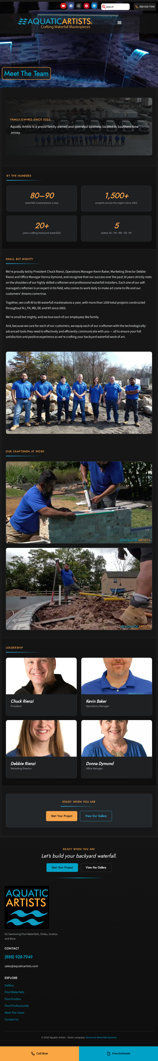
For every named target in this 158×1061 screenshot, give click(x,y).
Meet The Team (14, 1013)
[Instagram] (79, 6)
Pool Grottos (13, 999)
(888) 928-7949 (19, 957)
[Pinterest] (86, 6)
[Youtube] (63, 6)
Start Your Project (61, 816)
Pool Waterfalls (14, 992)
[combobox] (115, 6)
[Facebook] (71, 6)
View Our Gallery (96, 816)
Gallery (9, 985)
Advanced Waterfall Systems (101, 1037)
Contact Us (11, 1019)
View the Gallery (96, 867)
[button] (119, 22)
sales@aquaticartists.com (21, 966)
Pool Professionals (17, 1006)
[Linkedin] (94, 6)
